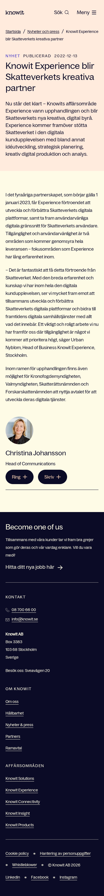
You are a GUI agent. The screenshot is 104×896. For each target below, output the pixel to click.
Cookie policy (17, 853)
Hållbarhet (15, 713)
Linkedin (13, 877)
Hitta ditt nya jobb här (30, 567)
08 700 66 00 (24, 609)
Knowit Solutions (20, 778)
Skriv (49, 476)
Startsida (13, 31)
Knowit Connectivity (23, 801)
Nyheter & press (19, 725)
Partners (13, 736)
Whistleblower (24, 865)
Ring (16, 476)
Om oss (12, 701)
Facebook (40, 877)
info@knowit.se (25, 619)
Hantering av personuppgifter (65, 853)
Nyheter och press (43, 31)
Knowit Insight (18, 813)
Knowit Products (20, 825)
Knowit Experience (22, 790)
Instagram (68, 877)
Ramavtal (14, 748)
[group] (61, 12)
